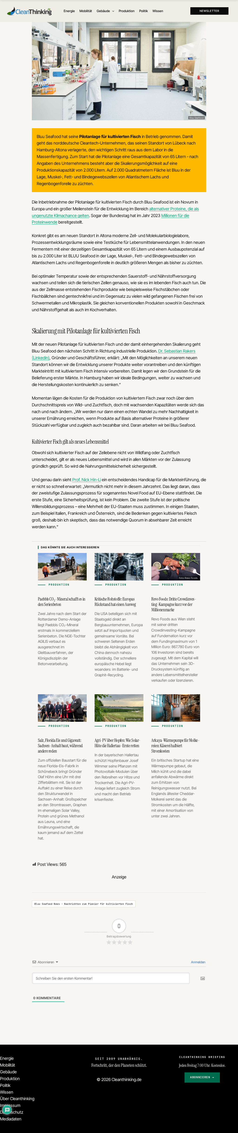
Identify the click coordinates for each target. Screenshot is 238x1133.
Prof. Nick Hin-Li (86, 479)
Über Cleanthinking (17, 1098)
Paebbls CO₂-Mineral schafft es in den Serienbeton (61, 601)
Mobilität (7, 1065)
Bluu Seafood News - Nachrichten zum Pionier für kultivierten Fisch (83, 903)
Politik (5, 1085)
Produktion (10, 1078)
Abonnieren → (202, 1077)
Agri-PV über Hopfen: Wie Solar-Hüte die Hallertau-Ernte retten (117, 743)
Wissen (6, 1092)
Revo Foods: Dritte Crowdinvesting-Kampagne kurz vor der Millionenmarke (173, 604)
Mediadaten (10, 1118)
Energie (7, 1058)
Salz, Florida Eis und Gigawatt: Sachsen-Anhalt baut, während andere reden (60, 745)
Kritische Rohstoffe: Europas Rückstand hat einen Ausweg (115, 601)
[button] (112, 10)
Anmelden (197, 962)
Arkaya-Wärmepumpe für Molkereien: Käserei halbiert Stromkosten (175, 745)
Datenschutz (11, 1112)
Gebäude (8, 1071)
